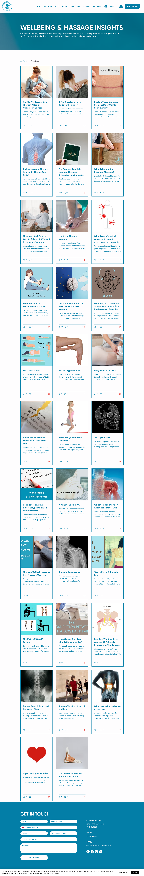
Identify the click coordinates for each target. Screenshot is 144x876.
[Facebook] (92, 851)
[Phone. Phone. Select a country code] (24, 827)
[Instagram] (96, 851)
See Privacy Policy (53, 873)
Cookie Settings (123, 872)
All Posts (23, 61)
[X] (100, 851)
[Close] (141, 872)
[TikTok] (88, 851)
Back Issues (35, 61)
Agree (135, 872)
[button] (121, 6)
